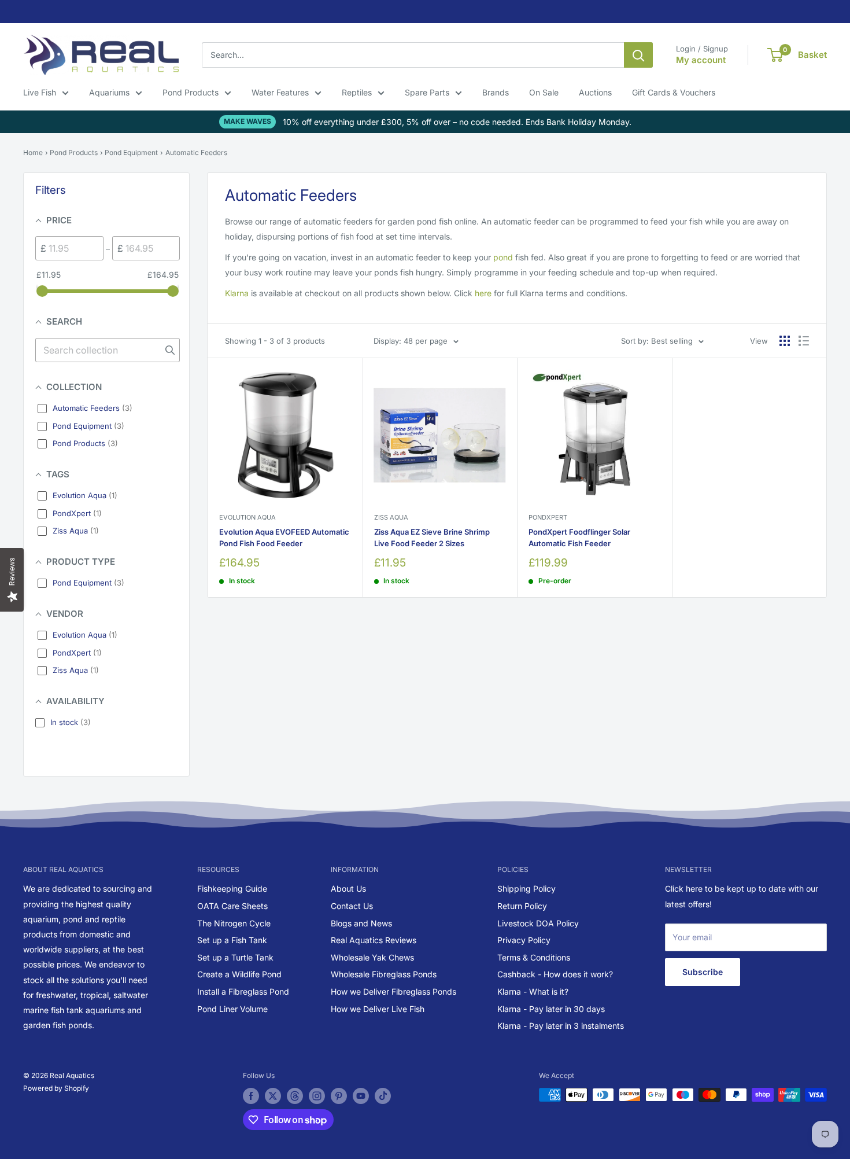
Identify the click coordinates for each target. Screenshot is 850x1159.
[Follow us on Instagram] (317, 1096)
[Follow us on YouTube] (361, 1096)
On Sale (544, 92)
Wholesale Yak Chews (372, 957)
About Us (348, 888)
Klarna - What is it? (532, 991)
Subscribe (702, 972)
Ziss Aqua (391, 517)
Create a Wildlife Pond (239, 974)
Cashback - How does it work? (555, 974)
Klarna (237, 293)
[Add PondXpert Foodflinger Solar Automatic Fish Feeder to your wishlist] (644, 385)
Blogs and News (361, 923)
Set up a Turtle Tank (235, 957)
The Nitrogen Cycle (234, 923)
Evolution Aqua (247, 517)
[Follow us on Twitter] (273, 1096)
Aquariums (109, 92)
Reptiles (357, 92)
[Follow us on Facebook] (251, 1096)
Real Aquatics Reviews (373, 940)
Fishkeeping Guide (232, 888)
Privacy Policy (523, 940)
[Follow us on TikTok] (383, 1096)
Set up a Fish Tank (232, 940)
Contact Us (352, 906)
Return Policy (522, 906)
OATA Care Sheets (232, 906)
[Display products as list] (804, 341)
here (483, 293)
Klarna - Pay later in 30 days (551, 1009)
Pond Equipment (131, 152)
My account (701, 59)
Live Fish (39, 92)
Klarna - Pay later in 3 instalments (560, 1026)
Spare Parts (427, 92)
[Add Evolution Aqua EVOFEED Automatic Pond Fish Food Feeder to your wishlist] (335, 385)
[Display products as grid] (784, 341)
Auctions (595, 92)
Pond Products (190, 92)
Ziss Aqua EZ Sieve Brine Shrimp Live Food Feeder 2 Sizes (432, 537)
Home (33, 152)
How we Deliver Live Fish (377, 1009)
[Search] (638, 55)
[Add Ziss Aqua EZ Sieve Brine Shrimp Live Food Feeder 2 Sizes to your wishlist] (490, 385)
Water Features (280, 92)
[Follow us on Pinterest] (339, 1096)
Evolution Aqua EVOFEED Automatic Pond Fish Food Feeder (284, 537)
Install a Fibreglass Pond (243, 991)
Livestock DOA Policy (538, 923)
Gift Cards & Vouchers (673, 92)
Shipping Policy (526, 888)
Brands (495, 92)
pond (503, 257)
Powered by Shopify (56, 1088)
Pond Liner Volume (232, 1009)
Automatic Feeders (196, 152)
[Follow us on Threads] (295, 1096)
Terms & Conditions (533, 957)
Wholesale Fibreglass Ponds (384, 974)
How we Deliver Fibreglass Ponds (393, 991)
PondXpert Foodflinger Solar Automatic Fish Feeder (579, 537)
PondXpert (548, 517)
